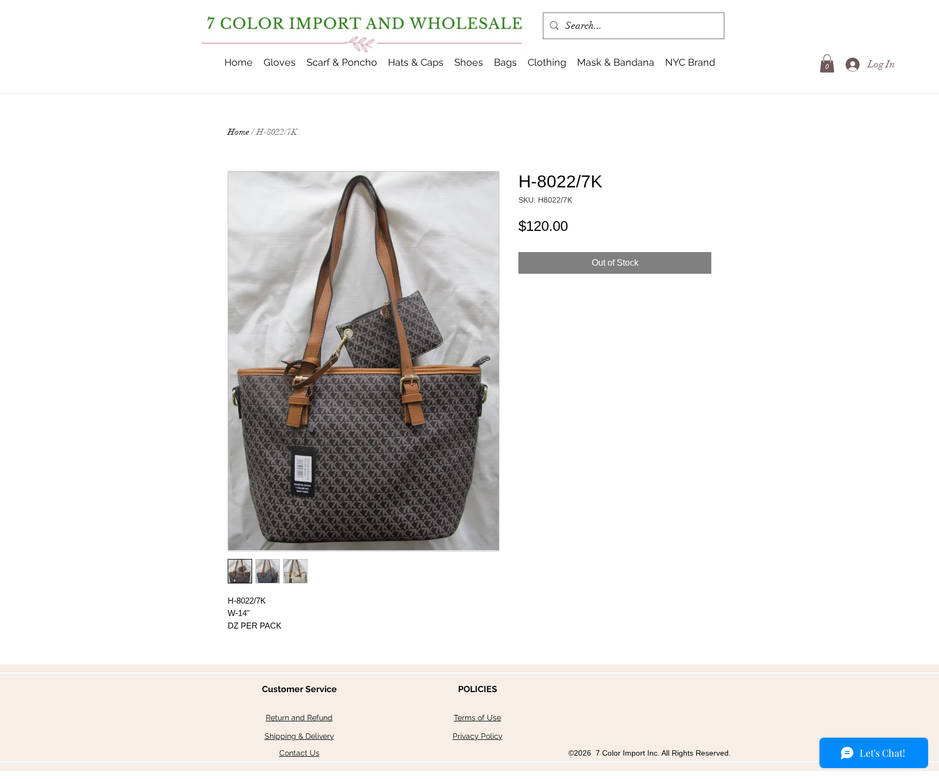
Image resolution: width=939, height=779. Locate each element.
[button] (416, 62)
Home (238, 132)
